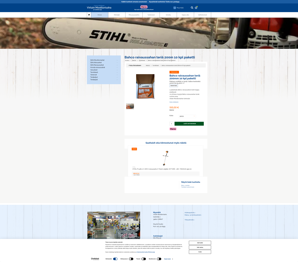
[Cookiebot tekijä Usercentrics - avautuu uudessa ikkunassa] (95, 259)
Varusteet (93, 70)
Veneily (168, 15)
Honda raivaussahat (97, 67)
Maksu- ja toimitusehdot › (193, 215)
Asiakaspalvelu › (190, 212)
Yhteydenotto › (190, 220)
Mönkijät (117, 15)
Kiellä (200, 252)
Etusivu (127, 60)
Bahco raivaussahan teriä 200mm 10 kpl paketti (176, 65)
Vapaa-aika (185, 15)
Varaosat (93, 75)
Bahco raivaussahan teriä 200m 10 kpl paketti (161, 60)
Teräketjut (94, 77)
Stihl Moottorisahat (97, 60)
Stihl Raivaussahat (97, 65)
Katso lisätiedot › (174, 102)
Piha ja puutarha (134, 15)
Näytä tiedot (167, 259)
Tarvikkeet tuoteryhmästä (187, 187)
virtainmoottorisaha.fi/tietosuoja (145, 252)
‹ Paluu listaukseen (134, 65)
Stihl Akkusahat (96, 62)
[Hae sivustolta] (193, 7)
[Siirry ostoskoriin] (196, 8)
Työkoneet (151, 15)
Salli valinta (200, 247)
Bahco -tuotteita (185, 185)
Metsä (100, 15)
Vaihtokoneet (202, 15)
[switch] (131, 259)
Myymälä (180, 8)
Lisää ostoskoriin (190, 123)
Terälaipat (94, 80)
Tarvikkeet (94, 72)
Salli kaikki (200, 242)
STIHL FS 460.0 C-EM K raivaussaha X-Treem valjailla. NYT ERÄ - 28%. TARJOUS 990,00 (162, 169)
